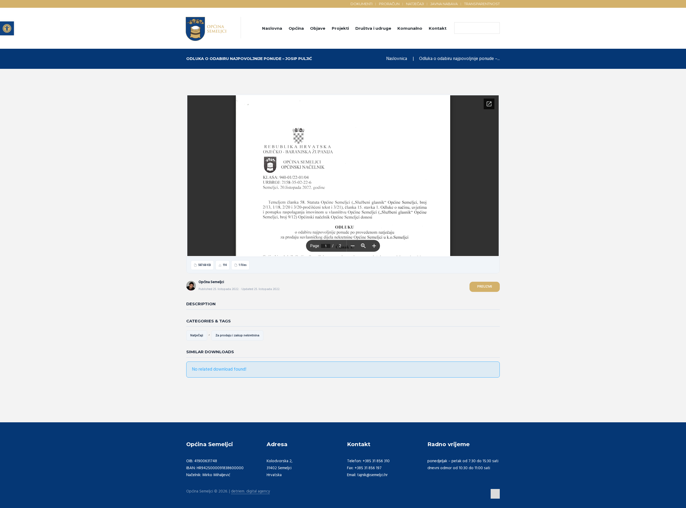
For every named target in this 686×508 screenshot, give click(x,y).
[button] (7, 28)
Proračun (389, 4)
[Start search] (459, 28)
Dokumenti (361, 4)
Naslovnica (396, 59)
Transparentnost (482, 4)
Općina (296, 28)
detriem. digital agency (250, 491)
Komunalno (409, 28)
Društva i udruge (373, 28)
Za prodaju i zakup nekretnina (237, 335)
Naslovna (272, 28)
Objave (317, 28)
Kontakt (437, 28)
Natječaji (415, 4)
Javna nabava (444, 4)
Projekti (340, 28)
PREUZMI (484, 287)
